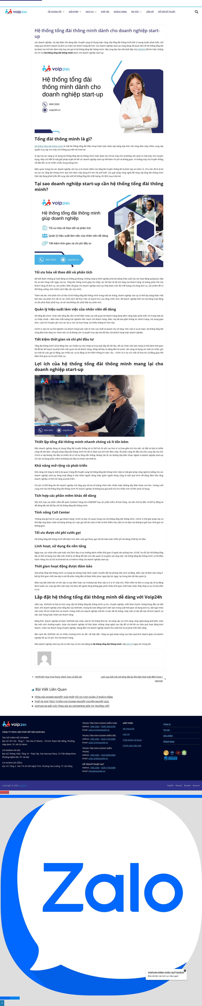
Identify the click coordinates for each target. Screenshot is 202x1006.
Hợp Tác (105, 11)
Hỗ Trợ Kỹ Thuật (166, 11)
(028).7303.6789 (108, 726)
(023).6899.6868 (108, 755)
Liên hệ (126, 734)
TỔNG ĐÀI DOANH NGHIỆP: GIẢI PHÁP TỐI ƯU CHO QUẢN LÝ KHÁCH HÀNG (74, 697)
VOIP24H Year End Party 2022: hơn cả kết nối (58, 676)
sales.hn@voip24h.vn (98, 742)
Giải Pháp (73, 11)
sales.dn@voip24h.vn (98, 758)
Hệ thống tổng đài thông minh (49, 146)
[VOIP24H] (16, 12)
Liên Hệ (150, 11)
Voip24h (170, 785)
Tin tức (166, 730)
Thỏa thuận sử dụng (132, 740)
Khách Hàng (120, 11)
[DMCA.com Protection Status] (184, 752)
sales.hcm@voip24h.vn (99, 730)
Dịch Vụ (90, 11)
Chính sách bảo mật (132, 745)
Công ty (167, 724)
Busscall (179, 785)
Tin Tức (135, 11)
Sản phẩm (168, 735)
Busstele (187, 785)
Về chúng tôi (54, 11)
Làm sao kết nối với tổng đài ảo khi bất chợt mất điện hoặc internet (132, 678)
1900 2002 (94, 726)
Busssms (196, 785)
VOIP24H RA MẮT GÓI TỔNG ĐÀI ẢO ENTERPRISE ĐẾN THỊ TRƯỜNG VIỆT (72, 706)
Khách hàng (168, 741)
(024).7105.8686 (108, 739)
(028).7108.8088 (108, 767)
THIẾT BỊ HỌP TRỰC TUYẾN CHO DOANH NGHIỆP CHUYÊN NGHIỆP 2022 (72, 701)
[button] (62, 12)
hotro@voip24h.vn (96, 771)
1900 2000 (94, 767)
